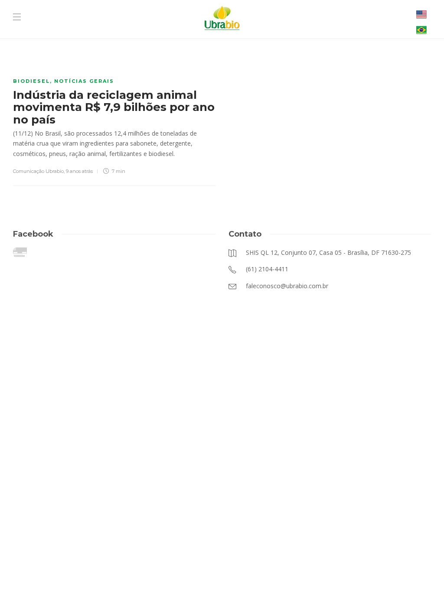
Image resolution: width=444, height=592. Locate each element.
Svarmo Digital (308, 570)
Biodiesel (31, 81)
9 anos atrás (79, 171)
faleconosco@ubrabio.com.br (200, 570)
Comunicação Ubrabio (38, 171)
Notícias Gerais (84, 81)
